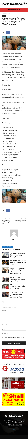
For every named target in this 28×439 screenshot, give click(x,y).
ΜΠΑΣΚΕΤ (8, 13)
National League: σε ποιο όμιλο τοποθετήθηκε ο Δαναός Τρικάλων (17, 255)
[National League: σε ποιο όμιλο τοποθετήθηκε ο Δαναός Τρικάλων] (5, 255)
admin (5, 27)
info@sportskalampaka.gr (17, 429)
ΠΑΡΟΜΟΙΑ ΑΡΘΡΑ (7, 247)
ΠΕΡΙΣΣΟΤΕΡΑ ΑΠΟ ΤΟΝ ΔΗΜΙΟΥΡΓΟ (12, 249)
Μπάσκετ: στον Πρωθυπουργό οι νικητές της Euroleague (17, 279)
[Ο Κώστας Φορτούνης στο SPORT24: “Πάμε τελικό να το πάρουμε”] (5, 286)
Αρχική (3, 13)
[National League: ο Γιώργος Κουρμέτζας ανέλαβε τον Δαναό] (5, 262)
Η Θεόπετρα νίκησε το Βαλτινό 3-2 (20, 221)
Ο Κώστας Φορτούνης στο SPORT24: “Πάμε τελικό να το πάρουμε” (18, 286)
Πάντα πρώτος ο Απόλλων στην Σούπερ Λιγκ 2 (7, 222)
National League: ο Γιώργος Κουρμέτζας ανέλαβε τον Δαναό (18, 262)
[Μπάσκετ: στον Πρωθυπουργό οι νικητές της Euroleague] (5, 279)
